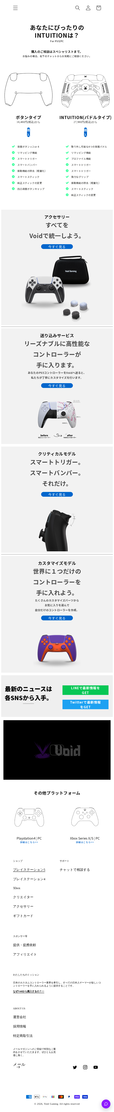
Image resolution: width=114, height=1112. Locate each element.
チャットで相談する (75, 870)
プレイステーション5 (29, 870)
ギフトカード (23, 916)
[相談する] (106, 1104)
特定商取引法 (23, 1036)
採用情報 (19, 1026)
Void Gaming (51, 1104)
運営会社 (19, 1017)
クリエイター (23, 897)
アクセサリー (23, 906)
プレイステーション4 (29, 879)
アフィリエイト (25, 954)
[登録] (18, 1067)
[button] (77, 8)
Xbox (16, 888)
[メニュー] (15, 8)
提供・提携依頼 (24, 945)
